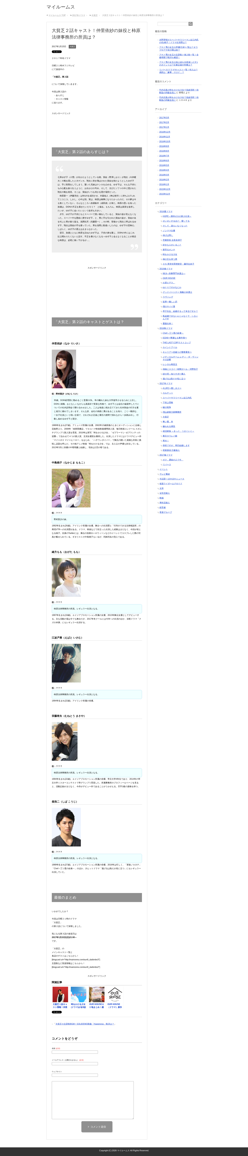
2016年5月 (164, 165)
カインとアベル (170, 347)
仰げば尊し (168, 235)
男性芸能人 (165, 503)
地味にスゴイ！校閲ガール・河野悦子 (180, 369)
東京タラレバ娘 (170, 436)
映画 (162, 498)
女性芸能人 (165, 493)
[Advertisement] (61, 123)
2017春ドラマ (166, 455)
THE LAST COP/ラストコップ (177, 343)
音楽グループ (166, 512)
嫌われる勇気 (169, 426)
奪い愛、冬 (168, 422)
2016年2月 (164, 180)
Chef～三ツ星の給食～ (173, 333)
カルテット (168, 393)
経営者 (163, 507)
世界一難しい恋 (170, 302)
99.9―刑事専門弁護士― (174, 273)
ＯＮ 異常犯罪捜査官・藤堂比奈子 (178, 264)
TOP (57, 15)
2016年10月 (164, 141)
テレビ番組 (165, 474)
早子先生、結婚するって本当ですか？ (180, 311)
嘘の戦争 (167, 407)
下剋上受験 (168, 402)
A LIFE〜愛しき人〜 (172, 388)
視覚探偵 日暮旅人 (171, 450)
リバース (167, 464)
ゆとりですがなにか (172, 287)
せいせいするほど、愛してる (176, 221)
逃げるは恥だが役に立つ (174, 379)
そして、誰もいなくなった (175, 226)
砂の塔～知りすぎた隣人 (174, 374)
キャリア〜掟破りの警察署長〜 (177, 352)
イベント (164, 469)
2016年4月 (164, 170)
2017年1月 (164, 127)
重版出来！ (168, 323)
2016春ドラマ (166, 269)
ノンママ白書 (169, 230)
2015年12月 (164, 189)
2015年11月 (164, 194)
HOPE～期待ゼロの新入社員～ (177, 216)
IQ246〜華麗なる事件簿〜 (175, 338)
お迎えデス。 (169, 283)
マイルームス (61, 7)
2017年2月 (164, 122)
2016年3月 (164, 175)
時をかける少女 (170, 254)
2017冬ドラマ (166, 383)
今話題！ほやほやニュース (172, 479)
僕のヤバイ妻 (169, 306)
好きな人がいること (172, 245)
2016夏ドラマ (166, 211)
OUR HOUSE (169, 278)
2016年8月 (164, 151)
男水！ (166, 441)
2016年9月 (164, 146)
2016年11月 (164, 137)
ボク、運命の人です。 (173, 460)
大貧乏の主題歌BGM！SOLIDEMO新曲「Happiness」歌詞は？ (85, 1024)
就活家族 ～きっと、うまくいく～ (178, 431)
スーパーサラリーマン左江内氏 (177, 398)
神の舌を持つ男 (170, 259)
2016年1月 (164, 184)
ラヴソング (168, 297)
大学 (162, 488)
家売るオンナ (169, 250)
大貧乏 (72, 47)
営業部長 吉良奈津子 (172, 240)
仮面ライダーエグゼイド (171, 484)
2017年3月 (164, 118)
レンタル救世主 (170, 364)
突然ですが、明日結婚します (176, 445)
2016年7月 (164, 156)
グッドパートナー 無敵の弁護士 (177, 292)
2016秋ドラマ (166, 328)
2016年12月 (164, 132)
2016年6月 (164, 160)
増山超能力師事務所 (172, 412)
